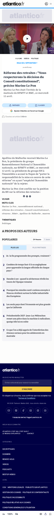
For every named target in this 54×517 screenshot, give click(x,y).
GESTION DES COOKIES (12, 492)
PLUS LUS (15, 247)
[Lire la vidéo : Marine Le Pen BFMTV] (27, 38)
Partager (15, 105)
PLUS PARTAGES (39, 247)
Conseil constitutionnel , (37, 210)
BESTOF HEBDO (9, 474)
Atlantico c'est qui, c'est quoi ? (16, 431)
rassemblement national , (31, 206)
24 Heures (37, 239)
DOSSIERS (6, 454)
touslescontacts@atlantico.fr (27, 417)
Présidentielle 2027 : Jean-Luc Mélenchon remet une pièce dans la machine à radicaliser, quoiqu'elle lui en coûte (28, 318)
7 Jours (47, 239)
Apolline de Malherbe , (30, 213)
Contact (30, 433)
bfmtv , (15, 213)
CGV (4, 487)
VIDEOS (6, 464)
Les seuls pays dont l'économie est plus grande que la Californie (28, 306)
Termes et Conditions (26, 398)
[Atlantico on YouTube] (45, 410)
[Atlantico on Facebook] (23, 410)
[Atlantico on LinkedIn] (31, 410)
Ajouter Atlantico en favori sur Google (29, 111)
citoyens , (7, 213)
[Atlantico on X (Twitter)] (16, 410)
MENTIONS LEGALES (16, 487)
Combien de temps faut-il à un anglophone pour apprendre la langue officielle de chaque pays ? (27, 267)
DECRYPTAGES (9, 449)
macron (46, 213)
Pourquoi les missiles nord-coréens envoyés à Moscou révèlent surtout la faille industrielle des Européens (28, 293)
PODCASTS (7, 469)
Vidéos (26, 58)
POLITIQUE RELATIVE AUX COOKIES (17, 502)
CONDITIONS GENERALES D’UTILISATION (19, 507)
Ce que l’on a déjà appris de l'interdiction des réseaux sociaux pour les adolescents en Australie (27, 333)
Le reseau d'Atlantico (11, 433)
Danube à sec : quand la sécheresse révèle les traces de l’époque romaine (28, 280)
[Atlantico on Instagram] (38, 410)
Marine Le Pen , (10, 206)
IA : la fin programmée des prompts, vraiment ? (28, 256)
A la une (18, 58)
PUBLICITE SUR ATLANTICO (36, 487)
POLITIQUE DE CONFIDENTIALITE (36, 492)
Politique (35, 58)
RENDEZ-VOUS (8, 459)
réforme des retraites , (13, 210)
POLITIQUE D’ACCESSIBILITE (14, 497)
